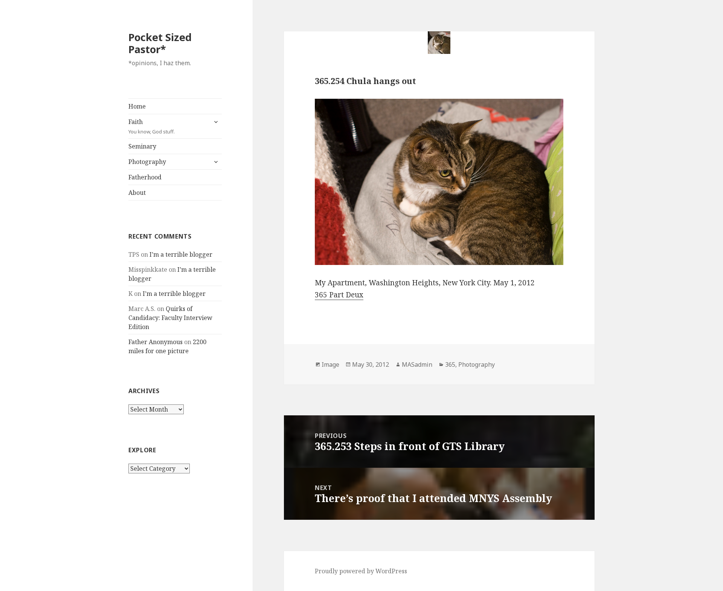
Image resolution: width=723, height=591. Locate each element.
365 (450, 364)
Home (137, 106)
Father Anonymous (155, 342)
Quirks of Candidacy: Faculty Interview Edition (170, 318)
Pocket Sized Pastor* (160, 43)
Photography (147, 162)
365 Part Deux (339, 295)
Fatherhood (145, 177)
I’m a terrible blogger (180, 254)
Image (330, 364)
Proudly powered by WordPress (361, 571)
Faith (151, 126)
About (137, 192)
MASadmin (417, 364)
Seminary (142, 146)
